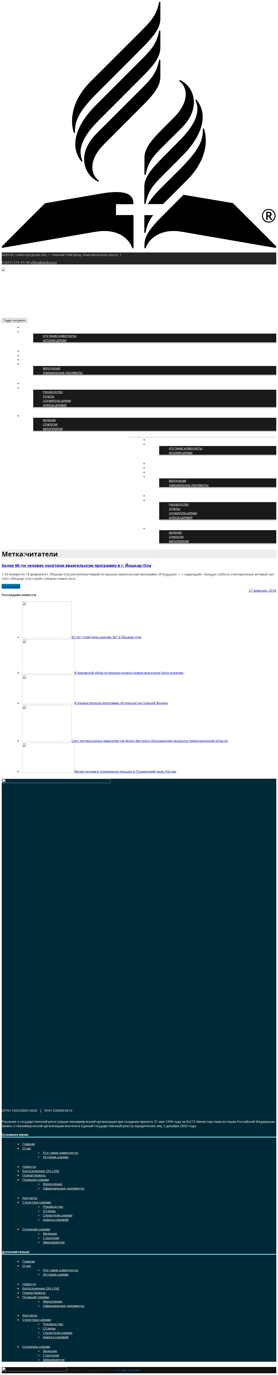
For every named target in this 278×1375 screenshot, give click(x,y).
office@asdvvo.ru (44, 262)
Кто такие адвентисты (59, 336)
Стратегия (50, 424)
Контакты (29, 383)
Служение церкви (35, 416)
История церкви (54, 340)
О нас (26, 331)
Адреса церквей (54, 405)
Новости (28, 351)
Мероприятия (53, 429)
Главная (28, 327)
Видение (49, 420)
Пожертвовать (33, 359)
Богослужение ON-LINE (39, 355)
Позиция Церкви (34, 364)
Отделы (48, 396)
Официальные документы (63, 372)
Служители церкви (57, 401)
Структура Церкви (35, 387)
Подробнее (11, 586)
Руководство (53, 392)
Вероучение (51, 368)
